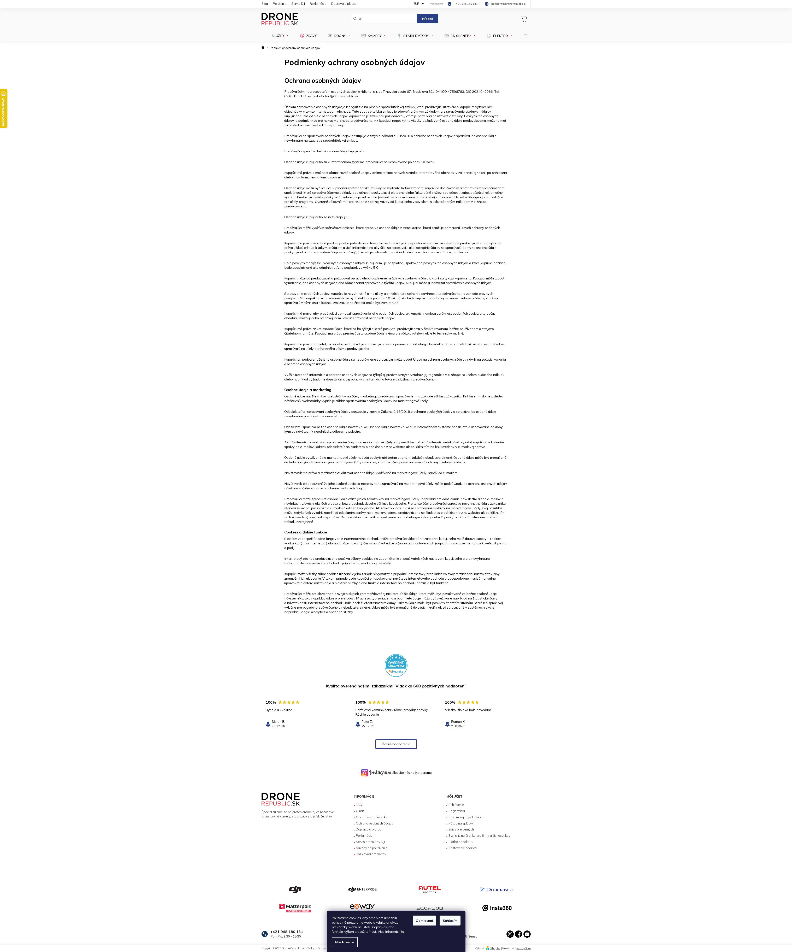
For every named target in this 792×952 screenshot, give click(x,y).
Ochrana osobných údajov (374, 823)
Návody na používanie (371, 848)
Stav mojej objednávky (464, 817)
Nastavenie (344, 942)
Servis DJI (298, 4)
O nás (360, 811)
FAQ (359, 805)
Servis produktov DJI (370, 842)
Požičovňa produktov (371, 854)
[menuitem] (279, 35)
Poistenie (279, 4)
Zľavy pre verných (461, 829)
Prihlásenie (456, 805)
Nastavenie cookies (462, 848)
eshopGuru (524, 948)
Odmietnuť (424, 920)
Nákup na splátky (460, 823)
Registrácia (456, 811)
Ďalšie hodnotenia (396, 744)
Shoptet (495, 948)
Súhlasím (450, 920)
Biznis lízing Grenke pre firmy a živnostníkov (479, 836)
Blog (265, 4)
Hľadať (427, 19)
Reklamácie (318, 4)
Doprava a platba (344, 4)
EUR (416, 4)
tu (402, 931)
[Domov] (264, 48)
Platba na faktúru (460, 842)
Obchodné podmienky (371, 817)
